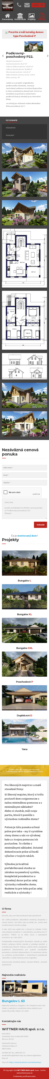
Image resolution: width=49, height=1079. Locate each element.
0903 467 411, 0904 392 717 (24, 769)
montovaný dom (27, 535)
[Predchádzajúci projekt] (3, 56)
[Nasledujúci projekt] (48, 56)
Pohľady (10, 135)
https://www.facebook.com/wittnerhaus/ (25, 1062)
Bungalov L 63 (13, 1001)
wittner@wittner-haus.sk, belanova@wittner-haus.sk (24, 771)
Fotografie (11, 120)
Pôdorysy (11, 128)
